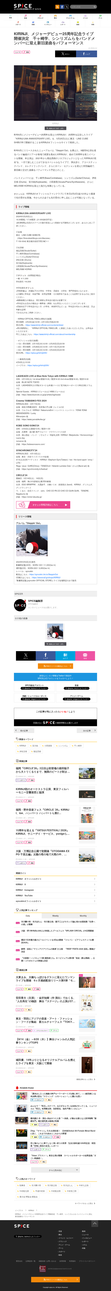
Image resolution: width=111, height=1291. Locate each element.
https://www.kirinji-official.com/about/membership (55, 334)
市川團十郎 (36, 1185)
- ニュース (85, 1234)
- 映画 (60, 1255)
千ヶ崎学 (78, 745)
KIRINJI (22, 745)
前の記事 (24, 730)
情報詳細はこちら (49, 504)
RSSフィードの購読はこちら (56, 666)
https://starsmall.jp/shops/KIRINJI (46, 577)
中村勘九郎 (24, 1191)
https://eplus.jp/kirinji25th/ (36, 352)
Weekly (55, 915)
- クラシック (62, 1241)
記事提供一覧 (30, 1261)
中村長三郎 (71, 1191)
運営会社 (19, 1261)
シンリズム (63, 745)
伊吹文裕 (23, 751)
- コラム (84, 1244)
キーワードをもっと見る (84, 1203)
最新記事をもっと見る (84, 1079)
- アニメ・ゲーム (64, 1244)
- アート (60, 1248)
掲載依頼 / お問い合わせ (47, 1261)
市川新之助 (52, 1185)
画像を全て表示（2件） (57, 128)
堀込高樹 (37, 751)
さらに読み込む (55, 1170)
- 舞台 (60, 1234)
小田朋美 (48, 745)
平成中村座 (40, 1191)
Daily (28, 915)
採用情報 (62, 1261)
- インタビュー (86, 1238)
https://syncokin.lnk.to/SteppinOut (43, 574)
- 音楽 (60, 1231)
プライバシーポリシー (87, 1261)
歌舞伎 (22, 1185)
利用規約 (72, 1261)
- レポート (85, 1241)
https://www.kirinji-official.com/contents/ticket (44, 325)
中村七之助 (84, 1185)
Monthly (83, 915)
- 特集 (83, 1248)
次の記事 (87, 730)
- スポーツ (61, 1251)
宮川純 (35, 745)
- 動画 (83, 1231)
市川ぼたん (68, 1185)
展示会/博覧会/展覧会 (28, 1196)
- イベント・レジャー (65, 1238)
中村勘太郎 (56, 1191)
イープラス (19, 1210)
